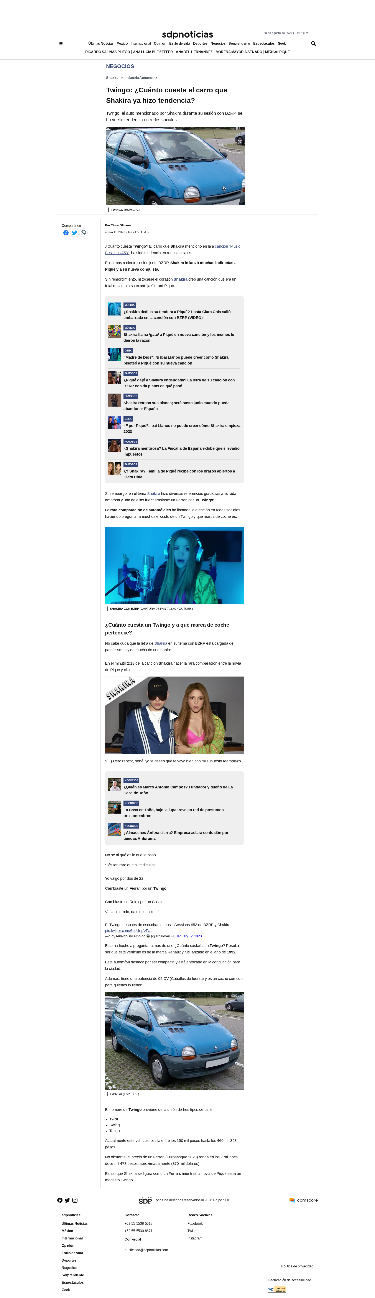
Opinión (160, 43)
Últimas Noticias (100, 43)
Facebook (195, 1223)
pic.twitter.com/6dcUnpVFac (128, 931)
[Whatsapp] (83, 232)
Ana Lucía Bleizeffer (153, 52)
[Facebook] (66, 232)
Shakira (112, 78)
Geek (282, 43)
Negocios (218, 43)
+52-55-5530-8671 (139, 1231)
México (122, 43)
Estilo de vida (179, 43)
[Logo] (187, 35)
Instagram (195, 1238)
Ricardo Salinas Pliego (107, 52)
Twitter (192, 1231)
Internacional (141, 43)
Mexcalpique (277, 52)
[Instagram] (74, 1200)
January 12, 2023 (189, 936)
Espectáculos (264, 43)
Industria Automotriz (141, 78)
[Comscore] (303, 1200)
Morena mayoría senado (239, 52)
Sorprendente (239, 43)
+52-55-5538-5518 (139, 1223)
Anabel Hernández (194, 52)
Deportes (200, 43)
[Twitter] (74, 232)
